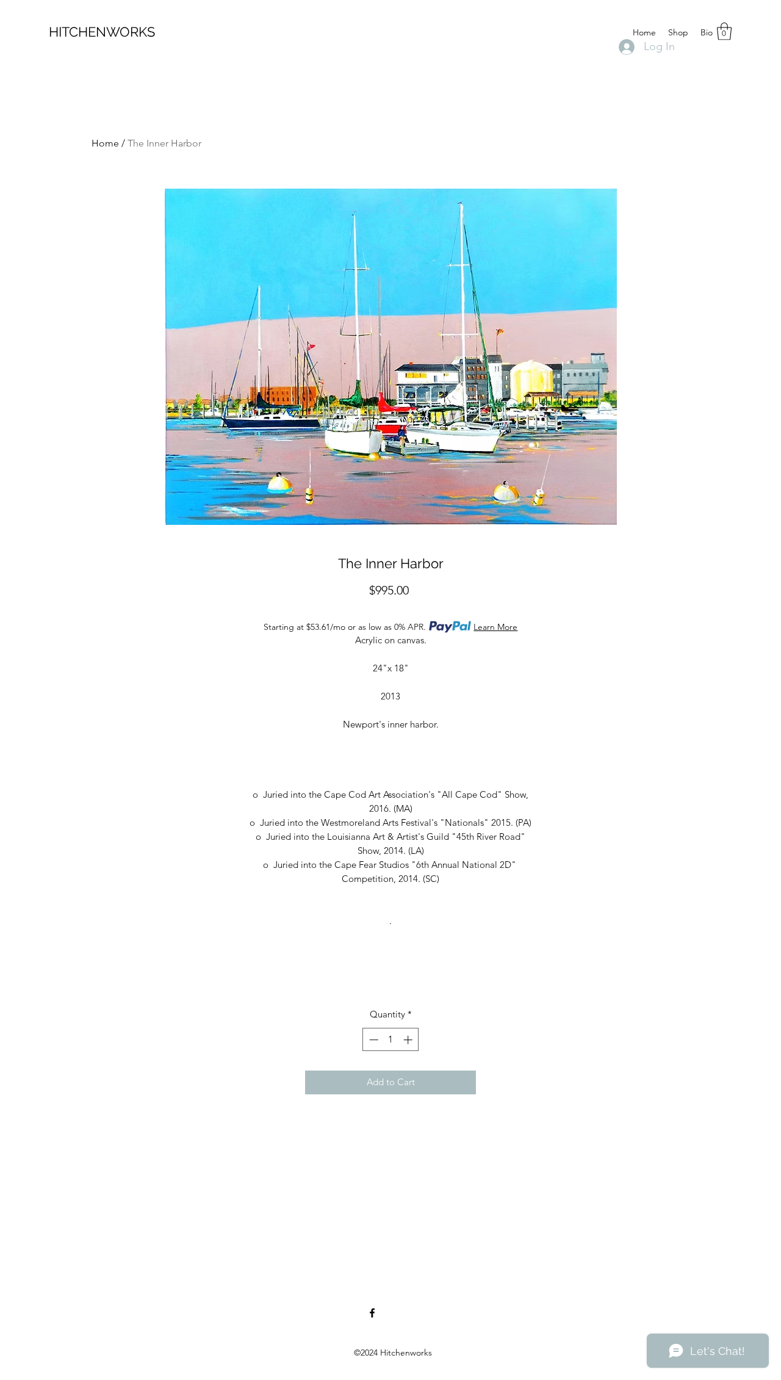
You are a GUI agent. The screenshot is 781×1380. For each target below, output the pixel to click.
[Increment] (409, 1039)
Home (105, 143)
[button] (724, 31)
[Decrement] (372, 1039)
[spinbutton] (391, 1039)
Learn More (495, 626)
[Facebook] (372, 1313)
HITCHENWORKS (102, 32)
